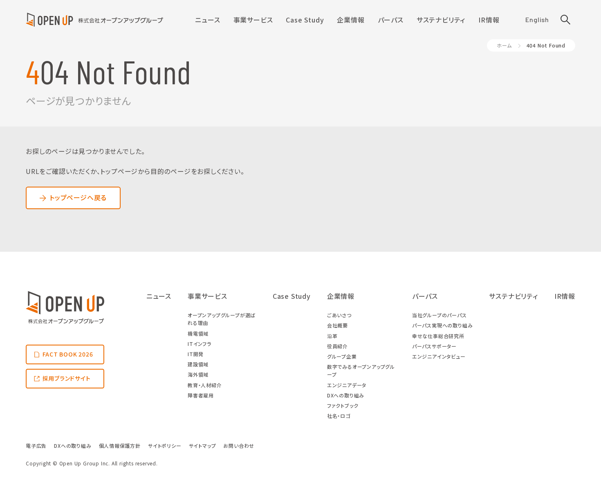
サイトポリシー (165, 445)
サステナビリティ (441, 20)
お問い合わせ (238, 445)
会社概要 (337, 325)
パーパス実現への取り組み (442, 325)
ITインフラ (199, 343)
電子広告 (36, 445)
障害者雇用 (201, 395)
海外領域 (198, 374)
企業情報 (350, 20)
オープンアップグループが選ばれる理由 (222, 318)
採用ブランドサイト (67, 378)
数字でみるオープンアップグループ (361, 370)
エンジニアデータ (346, 384)
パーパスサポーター (434, 346)
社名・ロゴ (338, 415)
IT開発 (196, 353)
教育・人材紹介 (205, 384)
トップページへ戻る (78, 197)
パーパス (391, 20)
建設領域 (198, 364)
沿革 (332, 335)
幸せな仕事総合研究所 (438, 335)
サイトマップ (202, 445)
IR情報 (488, 20)
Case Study (305, 20)
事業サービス (253, 20)
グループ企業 (342, 356)
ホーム (504, 45)
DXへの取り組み (345, 395)
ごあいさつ (339, 314)
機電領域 (198, 333)
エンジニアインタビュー (439, 356)
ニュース (207, 20)
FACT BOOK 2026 (68, 354)
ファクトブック (343, 405)
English (537, 19)
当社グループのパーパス (439, 314)
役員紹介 (337, 346)
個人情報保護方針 (120, 445)
